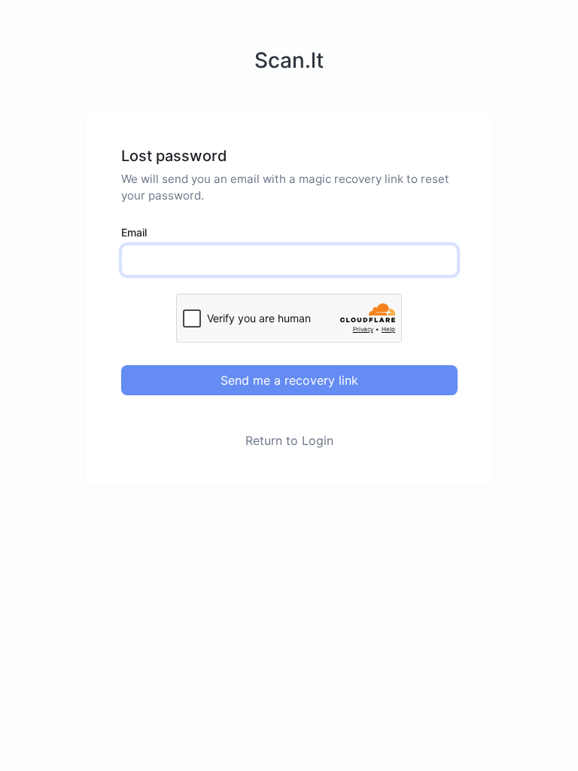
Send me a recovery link (289, 380)
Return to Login (289, 440)
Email (134, 232)
